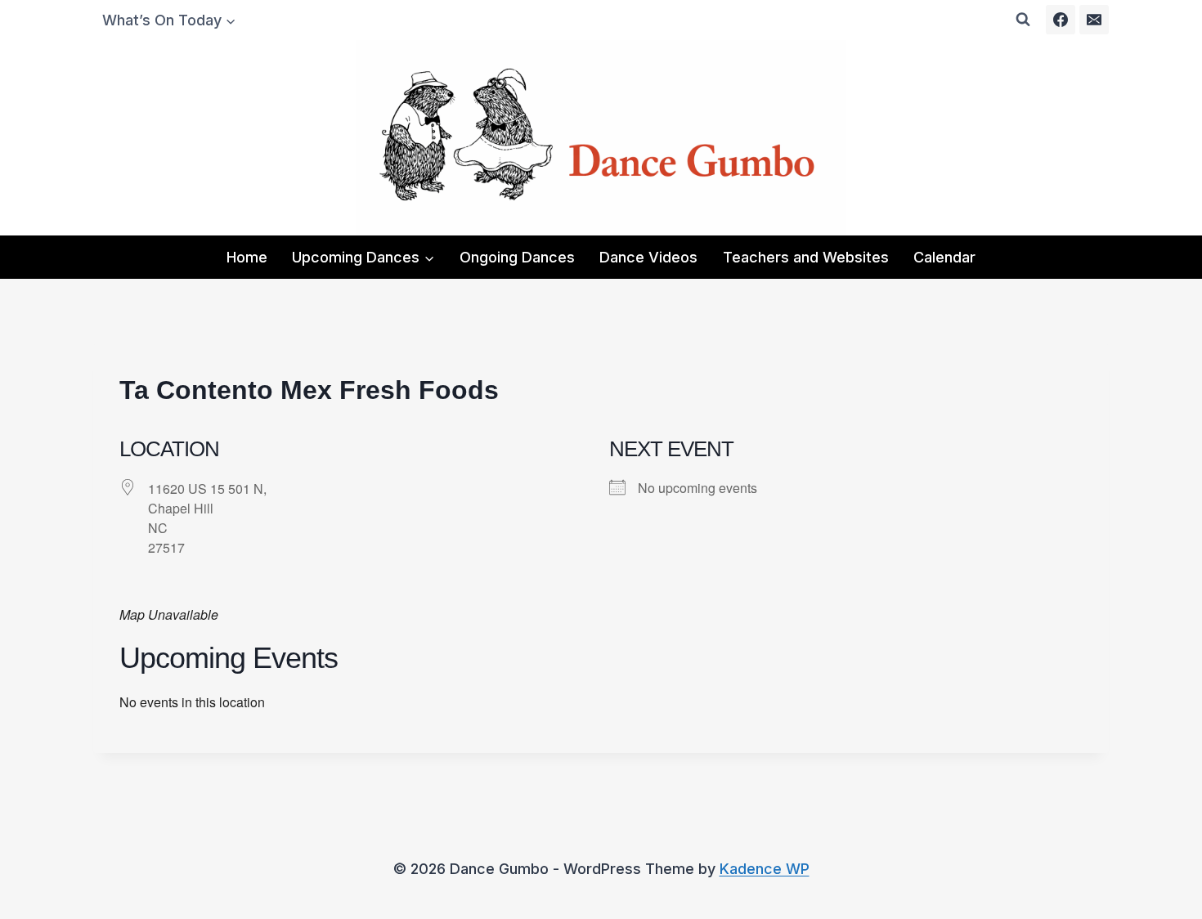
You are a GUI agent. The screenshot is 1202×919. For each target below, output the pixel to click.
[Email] (1094, 19)
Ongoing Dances (517, 257)
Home (246, 257)
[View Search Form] (1023, 19)
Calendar (944, 257)
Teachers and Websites (806, 257)
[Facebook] (1060, 19)
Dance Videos (648, 257)
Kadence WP (765, 868)
